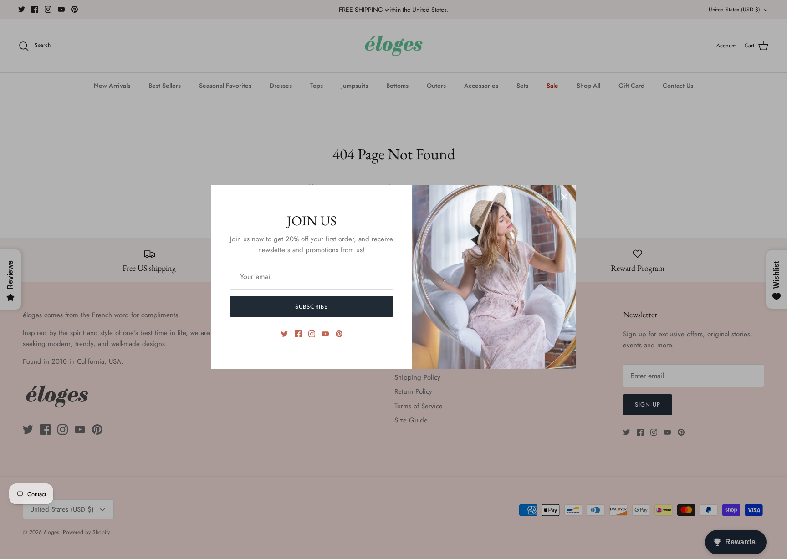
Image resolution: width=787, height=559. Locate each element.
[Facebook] (298, 333)
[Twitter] (284, 333)
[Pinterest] (339, 333)
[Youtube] (325, 333)
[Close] (564, 197)
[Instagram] (311, 333)
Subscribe (311, 306)
